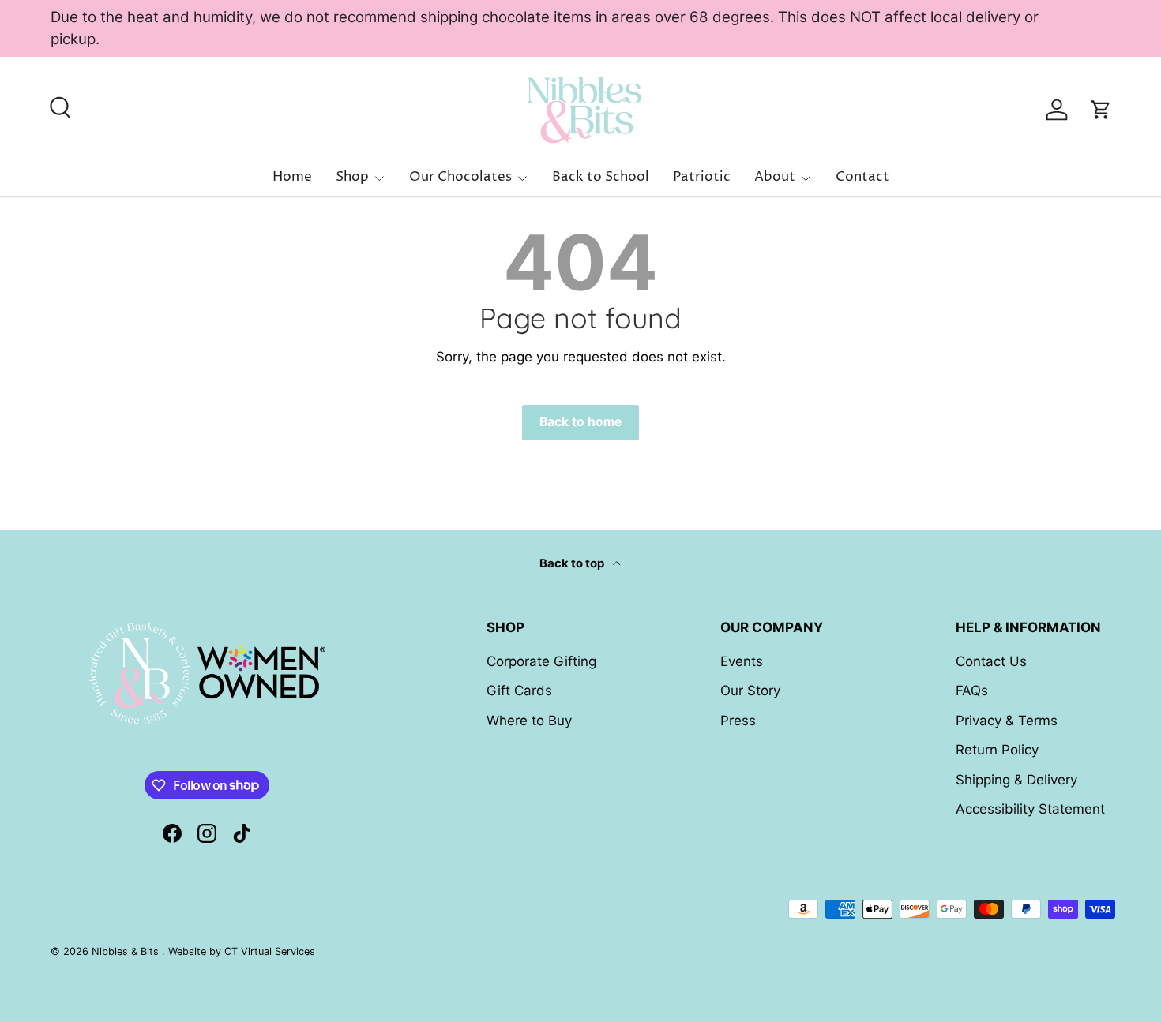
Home (292, 176)
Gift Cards (519, 690)
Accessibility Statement (1030, 809)
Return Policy (997, 750)
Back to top (573, 563)
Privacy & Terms (1007, 720)
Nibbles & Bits (127, 951)
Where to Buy (529, 720)
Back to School (600, 176)
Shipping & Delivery (1016, 780)
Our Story (750, 690)
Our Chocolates (460, 176)
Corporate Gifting (541, 661)
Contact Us (991, 661)
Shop (352, 176)
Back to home (580, 421)
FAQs (972, 690)
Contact (862, 176)
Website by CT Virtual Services (241, 951)
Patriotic (702, 176)
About (774, 176)
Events (741, 661)
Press (738, 720)
